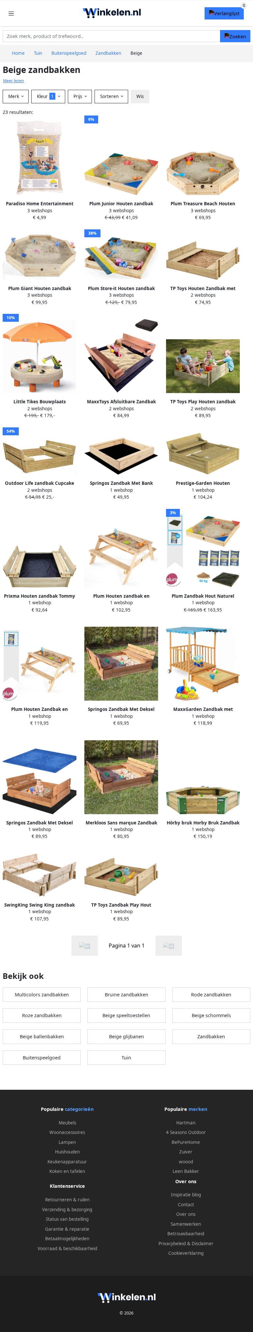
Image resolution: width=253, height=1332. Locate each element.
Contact (186, 1205)
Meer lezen (13, 80)
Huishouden (67, 1152)
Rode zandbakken (211, 994)
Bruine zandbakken (126, 994)
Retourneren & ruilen (67, 1200)
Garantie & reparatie (67, 1229)
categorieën (79, 1109)
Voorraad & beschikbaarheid (67, 1248)
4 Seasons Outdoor (186, 1132)
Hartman (185, 1123)
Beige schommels (211, 1015)
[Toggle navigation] (11, 13)
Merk (14, 96)
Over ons (185, 1214)
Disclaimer (202, 1244)
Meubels (67, 1123)
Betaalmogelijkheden (67, 1239)
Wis (140, 96)
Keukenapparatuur (67, 1162)
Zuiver (185, 1152)
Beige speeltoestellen (126, 1015)
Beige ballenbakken (42, 1036)
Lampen (67, 1142)
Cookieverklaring (186, 1253)
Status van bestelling (67, 1219)
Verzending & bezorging (67, 1210)
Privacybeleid (172, 1244)
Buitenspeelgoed (42, 1057)
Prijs (78, 96)
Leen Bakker (186, 1171)
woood (186, 1162)
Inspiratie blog (186, 1195)
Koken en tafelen (67, 1171)
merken (197, 1109)
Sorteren (110, 96)
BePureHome (186, 1142)
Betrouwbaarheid (185, 1234)
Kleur (45, 96)
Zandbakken (211, 1036)
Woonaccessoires (67, 1132)
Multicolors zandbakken (42, 994)
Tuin (126, 1057)
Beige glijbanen (126, 1036)
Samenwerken (186, 1224)
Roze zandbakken (42, 1015)
